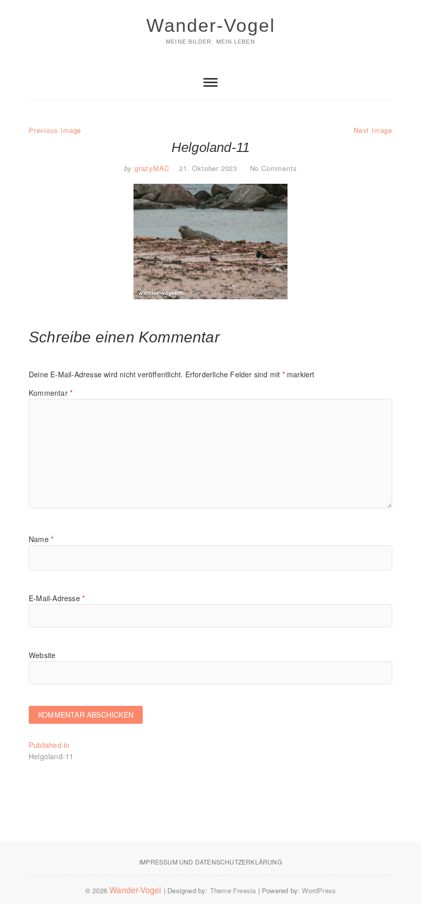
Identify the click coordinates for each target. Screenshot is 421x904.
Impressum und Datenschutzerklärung (210, 861)
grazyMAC (150, 168)
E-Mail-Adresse (57, 598)
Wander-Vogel (210, 25)
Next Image (373, 130)
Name (41, 539)
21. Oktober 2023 (208, 168)
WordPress (319, 890)
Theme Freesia (233, 890)
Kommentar (50, 393)
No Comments (273, 168)
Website (42, 655)
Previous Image (55, 130)
